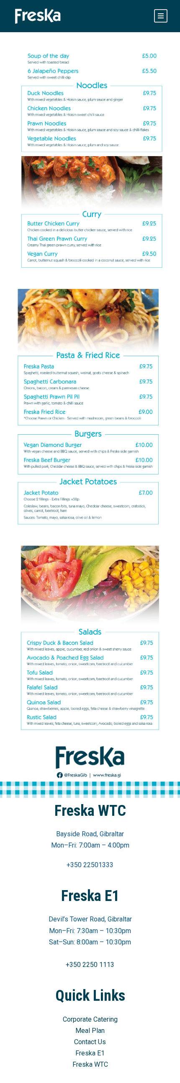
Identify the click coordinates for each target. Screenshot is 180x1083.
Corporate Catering (90, 1019)
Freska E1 (90, 1053)
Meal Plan (90, 1031)
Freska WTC (90, 1064)
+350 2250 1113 (90, 965)
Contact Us (90, 1042)
